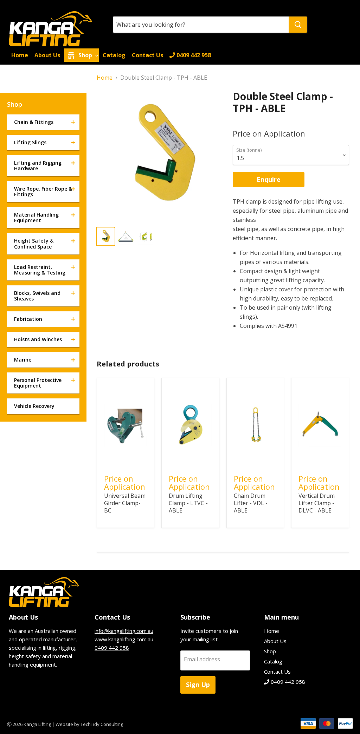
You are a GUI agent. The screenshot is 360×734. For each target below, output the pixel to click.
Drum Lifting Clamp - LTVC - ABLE (188, 503)
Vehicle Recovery (34, 406)
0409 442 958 (193, 55)
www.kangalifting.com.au (124, 639)
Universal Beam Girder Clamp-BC (125, 503)
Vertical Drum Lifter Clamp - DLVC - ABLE (316, 503)
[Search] (298, 24)
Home (19, 55)
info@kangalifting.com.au (124, 630)
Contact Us (147, 55)
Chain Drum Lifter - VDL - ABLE (251, 503)
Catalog (114, 55)
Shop (85, 55)
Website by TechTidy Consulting (89, 724)
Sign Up (198, 684)
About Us (47, 55)
